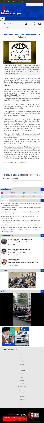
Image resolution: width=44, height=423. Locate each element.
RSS (34, 196)
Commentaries (22, 406)
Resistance (22, 380)
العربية (24, 1)
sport (22, 358)
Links (2, 1)
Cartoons (22, 403)
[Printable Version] (26, 24)
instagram (12, 192)
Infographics (22, 399)
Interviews (22, 396)
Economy (22, 364)
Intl (22, 367)
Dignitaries (21, 390)
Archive (6, 1)
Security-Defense (22, 374)
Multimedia (22, 393)
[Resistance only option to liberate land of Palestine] (19, 52)
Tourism (22, 383)
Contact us (16, 1)
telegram (34, 192)
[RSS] (30, 24)
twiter (12, 196)
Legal (22, 361)
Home (6, 24)
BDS (22, 377)
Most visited (13, 200)
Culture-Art (22, 371)
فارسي (21, 1)
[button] (39, 24)
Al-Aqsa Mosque (22, 387)
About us (11, 1)
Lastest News (4, 200)
